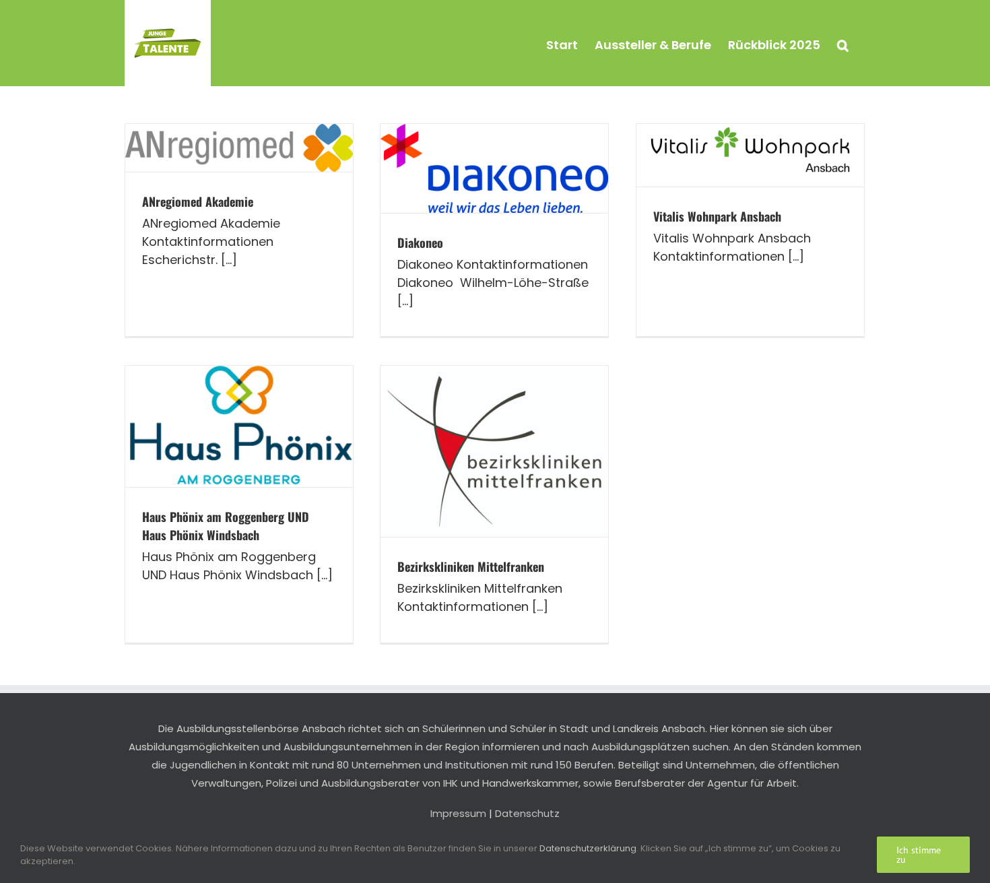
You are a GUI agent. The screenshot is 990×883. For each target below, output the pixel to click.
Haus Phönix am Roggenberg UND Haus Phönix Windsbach (225, 526)
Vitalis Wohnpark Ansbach (717, 216)
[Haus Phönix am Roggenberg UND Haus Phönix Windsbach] (239, 426)
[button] (843, 43)
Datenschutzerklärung (587, 848)
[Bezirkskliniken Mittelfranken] (494, 451)
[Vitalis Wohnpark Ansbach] (750, 155)
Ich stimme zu (918, 854)
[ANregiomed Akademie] (239, 148)
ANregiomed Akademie (197, 201)
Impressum (458, 813)
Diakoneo (420, 242)
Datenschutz (527, 813)
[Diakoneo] (494, 168)
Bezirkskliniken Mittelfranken (470, 566)
